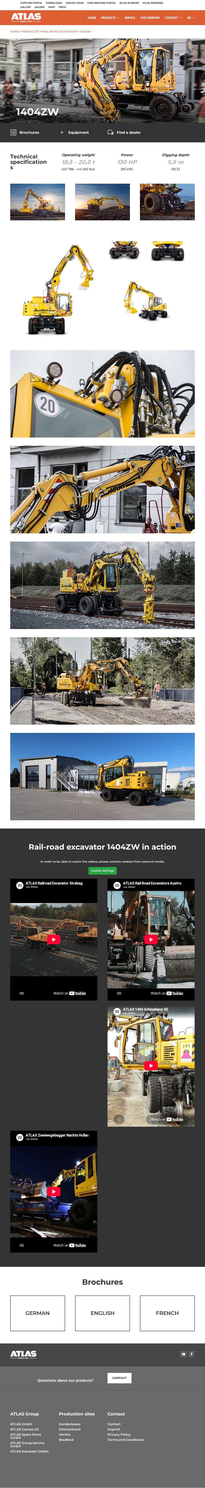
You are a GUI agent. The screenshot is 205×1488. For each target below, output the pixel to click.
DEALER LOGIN (75, 3)
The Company (150, 18)
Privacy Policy (119, 1434)
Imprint (114, 1429)
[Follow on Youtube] (183, 1354)
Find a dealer (129, 132)
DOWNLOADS (54, 3)
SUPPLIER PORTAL (31, 3)
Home (92, 18)
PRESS (62, 7)
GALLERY (25, 7)
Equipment (78, 132)
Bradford (66, 1440)
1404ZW (85, 31)
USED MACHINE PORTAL (101, 3)
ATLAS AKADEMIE (153, 3)
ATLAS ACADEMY (129, 3)
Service (130, 18)
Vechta (64, 1434)
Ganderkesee (70, 1424)
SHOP (51, 7)
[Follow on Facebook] (191, 1354)
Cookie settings (102, 870)
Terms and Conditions (126, 1440)
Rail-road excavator (59, 31)
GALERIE (40, 7)
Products (108, 18)
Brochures (29, 132)
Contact (171, 18)
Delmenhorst (70, 1429)
